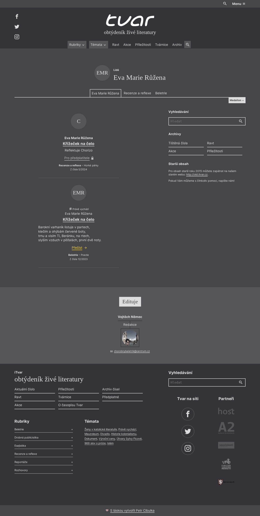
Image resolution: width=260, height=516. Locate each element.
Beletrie (161, 93)
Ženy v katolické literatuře (101, 429)
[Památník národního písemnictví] (226, 464)
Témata (97, 45)
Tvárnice (161, 45)
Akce (127, 45)
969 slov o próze (95, 443)
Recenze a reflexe (137, 93)
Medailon (236, 100)
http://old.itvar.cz (197, 174)
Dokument (91, 438)
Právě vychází (127, 429)
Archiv (177, 45)
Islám (110, 443)
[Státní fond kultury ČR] (226, 482)
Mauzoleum (92, 433)
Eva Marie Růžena (105, 93)
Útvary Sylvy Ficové (129, 438)
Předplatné (110, 397)
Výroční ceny (107, 438)
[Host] (226, 411)
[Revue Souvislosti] (226, 446)
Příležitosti (143, 45)
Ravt (115, 45)
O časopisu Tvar (70, 405)
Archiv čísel (111, 389)
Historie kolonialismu (123, 433)
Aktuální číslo (24, 389)
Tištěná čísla (178, 143)
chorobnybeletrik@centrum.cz (132, 351)
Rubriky (75, 45)
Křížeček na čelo (78, 143)
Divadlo (105, 433)
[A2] (226, 428)
